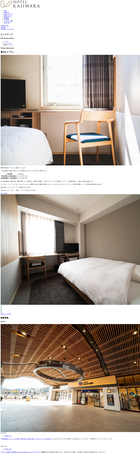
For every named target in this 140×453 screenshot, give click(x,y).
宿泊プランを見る (6, 314)
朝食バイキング (8, 14)
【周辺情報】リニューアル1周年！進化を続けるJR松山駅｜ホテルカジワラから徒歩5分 (26, 439)
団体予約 (6, 12)
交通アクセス (8, 16)
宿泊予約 (3, 27)
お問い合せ (7, 22)
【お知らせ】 (8, 449)
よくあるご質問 (8, 21)
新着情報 (6, 17)
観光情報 (6, 19)
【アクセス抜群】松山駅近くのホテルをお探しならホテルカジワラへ (21, 452)
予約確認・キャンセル (7, 29)
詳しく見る (4, 193)
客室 (5, 11)
